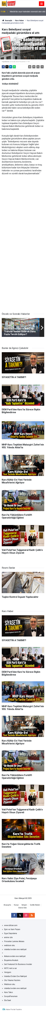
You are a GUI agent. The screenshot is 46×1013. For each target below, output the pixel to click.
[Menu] (42, 4)
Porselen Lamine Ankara (14, 941)
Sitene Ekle (22, 908)
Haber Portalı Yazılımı (14, 1009)
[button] (33, 66)
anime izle (8, 937)
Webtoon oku (9, 984)
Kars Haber (19, 20)
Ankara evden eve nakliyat (14, 956)
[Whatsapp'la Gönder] (14, 66)
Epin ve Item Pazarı (12, 929)
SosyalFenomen (10, 996)
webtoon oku (9, 945)
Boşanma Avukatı (11, 960)
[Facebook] (3, 66)
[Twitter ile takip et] (20, 915)
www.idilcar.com (10, 925)
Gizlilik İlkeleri (35, 905)
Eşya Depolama (10, 933)
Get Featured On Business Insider (18, 964)
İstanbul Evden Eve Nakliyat (15, 976)
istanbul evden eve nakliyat (15, 949)
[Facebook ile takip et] (14, 915)
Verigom (7, 972)
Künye (16, 905)
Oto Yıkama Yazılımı (12, 980)
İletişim (24, 905)
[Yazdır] (29, 66)
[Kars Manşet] (9, 3)
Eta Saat (7, 1000)
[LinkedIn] (10, 66)
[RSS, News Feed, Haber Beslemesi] (32, 915)
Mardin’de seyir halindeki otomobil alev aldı (27, 11)
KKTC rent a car (10, 968)
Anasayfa (8, 20)
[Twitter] (6, 66)
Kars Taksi (8, 992)
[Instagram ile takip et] (26, 915)
